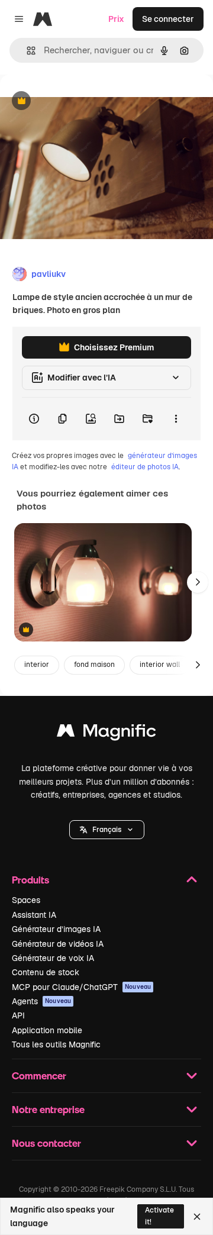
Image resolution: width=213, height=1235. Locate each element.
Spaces (26, 900)
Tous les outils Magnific (56, 1044)
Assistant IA (34, 915)
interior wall (160, 664)
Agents (41, 1001)
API (18, 1015)
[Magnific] (106, 733)
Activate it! (159, 1215)
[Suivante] (197, 582)
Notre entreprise (48, 1109)
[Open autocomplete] (26, 50)
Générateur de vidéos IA (58, 944)
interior (36, 664)
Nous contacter (46, 1143)
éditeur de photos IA (145, 467)
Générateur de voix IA (53, 958)
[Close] (197, 1217)
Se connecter (168, 19)
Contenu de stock (45, 972)
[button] (106, 829)
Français (106, 829)
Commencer (39, 1075)
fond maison (94, 664)
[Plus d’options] (176, 419)
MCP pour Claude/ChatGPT (81, 987)
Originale (78, 101)
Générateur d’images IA (56, 929)
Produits (30, 879)
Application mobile (47, 1030)
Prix (116, 19)
